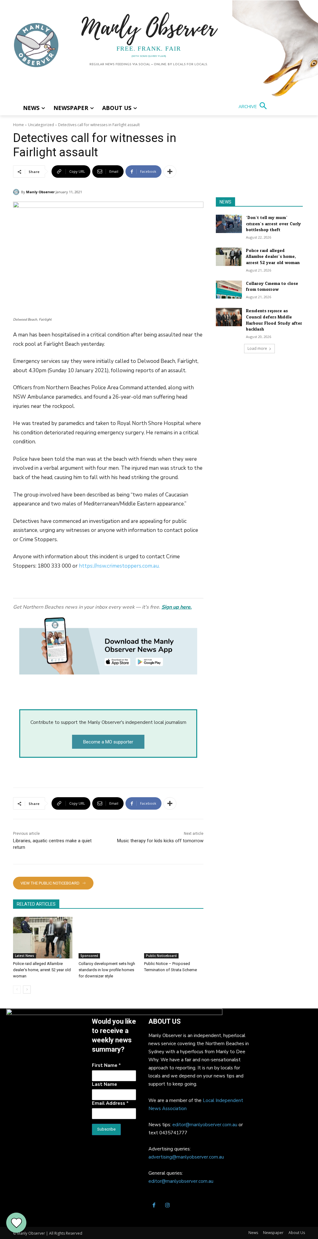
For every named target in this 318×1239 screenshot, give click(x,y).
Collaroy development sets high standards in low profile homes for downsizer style (107, 969)
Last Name (104, 1084)
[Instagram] (167, 1205)
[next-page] (27, 989)
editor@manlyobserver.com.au (204, 1125)
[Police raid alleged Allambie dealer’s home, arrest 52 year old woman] (42, 937)
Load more (257, 348)
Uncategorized (41, 124)
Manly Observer (40, 192)
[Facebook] (153, 1205)
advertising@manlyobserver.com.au (186, 1157)
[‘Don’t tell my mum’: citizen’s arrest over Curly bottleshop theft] (229, 224)
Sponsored (89, 955)
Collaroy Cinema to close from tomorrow (272, 287)
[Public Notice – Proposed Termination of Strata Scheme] (173, 937)
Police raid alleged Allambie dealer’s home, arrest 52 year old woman (42, 969)
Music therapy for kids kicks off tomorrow (160, 841)
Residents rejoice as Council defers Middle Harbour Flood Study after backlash (274, 320)
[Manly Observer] (17, 192)
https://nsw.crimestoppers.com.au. (119, 565)
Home (18, 124)
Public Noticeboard (161, 955)
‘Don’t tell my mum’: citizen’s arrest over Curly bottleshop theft (273, 224)
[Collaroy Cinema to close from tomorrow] (229, 290)
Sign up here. (176, 607)
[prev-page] (17, 989)
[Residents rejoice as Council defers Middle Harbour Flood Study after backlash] (229, 317)
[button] (253, 106)
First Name (106, 1065)
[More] (169, 171)
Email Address (110, 1103)
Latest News (24, 955)
